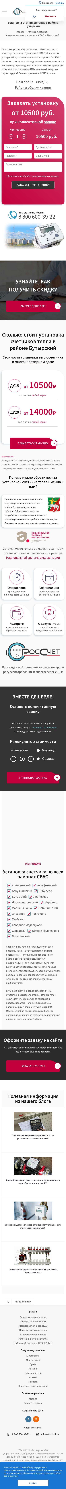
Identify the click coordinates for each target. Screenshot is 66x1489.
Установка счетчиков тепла (33, 1338)
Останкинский (48, 908)
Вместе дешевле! (33, 306)
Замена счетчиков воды (33, 1321)
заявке (50, 121)
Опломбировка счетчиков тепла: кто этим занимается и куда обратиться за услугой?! (33, 1182)
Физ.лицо (48, 750)
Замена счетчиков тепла (33, 1334)
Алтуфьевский (47, 885)
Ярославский (21, 936)
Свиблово (18, 919)
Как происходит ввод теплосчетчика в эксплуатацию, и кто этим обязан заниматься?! (32, 1226)
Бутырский (19, 897)
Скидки (42, 82)
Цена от (46, 130)
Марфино (51, 902)
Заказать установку (33, 185)
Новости (32, 1381)
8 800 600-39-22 (36, 216)
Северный (19, 931)
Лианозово (40, 897)
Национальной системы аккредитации (33, 558)
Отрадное (18, 914)
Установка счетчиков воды (33, 1325)
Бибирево (45, 891)
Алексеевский (21, 885)
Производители (32, 1373)
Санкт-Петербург (33, 1403)
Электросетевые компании (33, 1386)
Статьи (33, 1377)
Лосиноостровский (25, 902)
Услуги (33, 1311)
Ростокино (39, 914)
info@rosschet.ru (50, 1434)
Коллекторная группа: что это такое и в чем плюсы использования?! (32, 1271)
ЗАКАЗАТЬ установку (33, 443)
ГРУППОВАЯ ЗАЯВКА (33, 778)
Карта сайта (42, 1450)
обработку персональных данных (40, 176)
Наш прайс (24, 82)
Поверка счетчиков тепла (33, 1330)
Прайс (33, 1364)
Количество (17, 130)
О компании (33, 1355)
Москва (33, 1398)
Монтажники (33, 1360)
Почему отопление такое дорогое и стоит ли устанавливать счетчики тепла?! (33, 1137)
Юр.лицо (48, 759)
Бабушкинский (22, 891)
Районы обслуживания (33, 87)
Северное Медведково (27, 925)
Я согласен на (33, 176)
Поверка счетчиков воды (33, 1317)
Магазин (32, 1368)
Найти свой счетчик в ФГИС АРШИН (33, 1343)
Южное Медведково (45, 931)
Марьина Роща (22, 908)
